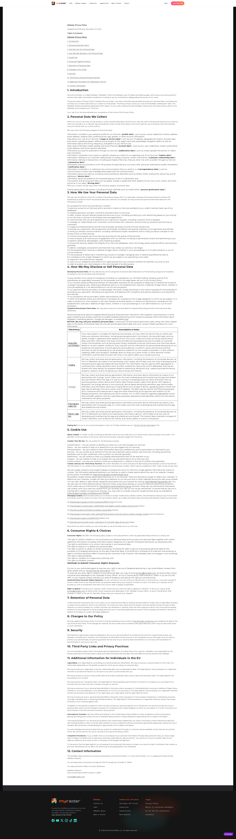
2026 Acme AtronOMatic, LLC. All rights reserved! (119, 830)
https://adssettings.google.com (158, 482)
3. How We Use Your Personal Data (80, 49)
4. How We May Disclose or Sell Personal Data (85, 53)
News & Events (116, 3)
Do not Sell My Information (157, 811)
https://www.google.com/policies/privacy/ (110, 475)
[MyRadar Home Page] (61, 3)
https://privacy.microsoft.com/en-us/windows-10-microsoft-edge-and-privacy (99, 522)
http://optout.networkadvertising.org (115, 486)
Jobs (95, 807)
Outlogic (72, 387)
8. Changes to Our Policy (77, 69)
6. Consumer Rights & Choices (78, 61)
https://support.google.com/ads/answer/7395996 (88, 493)
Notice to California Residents (159, 807)
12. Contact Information (76, 86)
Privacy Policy (151, 803)
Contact (126, 3)
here (126, 319)
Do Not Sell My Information (145, 425)
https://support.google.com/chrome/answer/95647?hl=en (92, 502)
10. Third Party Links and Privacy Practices (83, 78)
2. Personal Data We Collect (78, 45)
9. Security (71, 74)
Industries (93, 3)
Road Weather (125, 814)
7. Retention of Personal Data (78, 65)
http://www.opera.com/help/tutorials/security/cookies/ (91, 510)
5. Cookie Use (72, 57)
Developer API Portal (128, 803)
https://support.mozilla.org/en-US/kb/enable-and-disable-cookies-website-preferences (103, 506)
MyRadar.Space (99, 811)
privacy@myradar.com (146, 573)
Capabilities (104, 3)
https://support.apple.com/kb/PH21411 (84, 518)
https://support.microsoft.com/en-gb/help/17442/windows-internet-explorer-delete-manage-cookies (109, 514)
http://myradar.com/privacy (143, 621)
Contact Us (98, 803)
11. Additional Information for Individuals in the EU (86, 82)
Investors (149, 814)
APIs (71, 3)
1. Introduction (73, 41)
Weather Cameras (80, 3)
